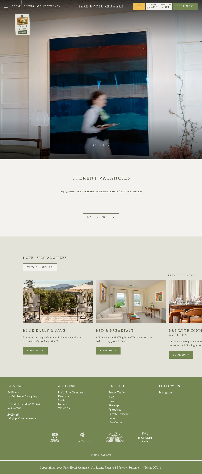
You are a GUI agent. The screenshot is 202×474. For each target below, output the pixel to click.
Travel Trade (116, 392)
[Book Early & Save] (58, 301)
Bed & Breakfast (115, 331)
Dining (29, 6)
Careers (113, 401)
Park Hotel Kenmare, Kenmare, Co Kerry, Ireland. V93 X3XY (71, 400)
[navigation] (6, 6)
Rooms (17, 6)
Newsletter (115, 422)
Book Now (187, 7)
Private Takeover (119, 414)
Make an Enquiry (101, 217)
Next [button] (191, 275)
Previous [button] (175, 275)
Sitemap (113, 405)
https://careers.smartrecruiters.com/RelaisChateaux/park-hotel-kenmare (101, 191)
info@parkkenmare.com (22, 418)
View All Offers (40, 267)
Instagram (165, 392)
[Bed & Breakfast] (131, 301)
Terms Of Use (152, 467)
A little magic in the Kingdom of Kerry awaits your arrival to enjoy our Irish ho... (124, 339)
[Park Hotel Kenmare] (101, 6)
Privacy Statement (129, 467)
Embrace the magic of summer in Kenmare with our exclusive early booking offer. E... (52, 339)
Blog (111, 396)
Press (111, 418)
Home (95, 454)
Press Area (114, 409)
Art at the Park (48, 6)
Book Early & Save (44, 331)
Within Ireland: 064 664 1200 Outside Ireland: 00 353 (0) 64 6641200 (23, 402)
